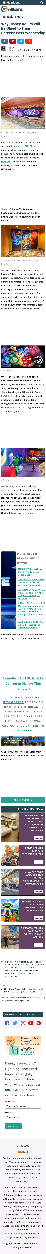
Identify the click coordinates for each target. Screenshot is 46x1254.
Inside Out (11, 973)
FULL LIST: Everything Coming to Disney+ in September (30, 572)
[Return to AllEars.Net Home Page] (19, 12)
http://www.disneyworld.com (23, 1237)
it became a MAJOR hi (23, 146)
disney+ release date (26, 970)
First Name (10, 1102)
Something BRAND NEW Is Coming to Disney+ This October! (23, 683)
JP (13, 47)
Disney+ (5, 161)
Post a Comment (24, 800)
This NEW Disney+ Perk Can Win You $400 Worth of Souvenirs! (31, 582)
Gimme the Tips (13, 1126)
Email (8, 1112)
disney (9, 965)
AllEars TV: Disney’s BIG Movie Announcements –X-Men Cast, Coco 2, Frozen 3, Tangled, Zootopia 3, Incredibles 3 (31, 610)
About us (19, 1158)
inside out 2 (26, 973)
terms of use (33, 1169)
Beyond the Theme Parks (19, 962)
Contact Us (23, 1146)
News (39, 962)
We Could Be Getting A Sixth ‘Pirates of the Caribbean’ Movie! (30, 625)
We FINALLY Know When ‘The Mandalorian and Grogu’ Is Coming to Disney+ (31, 594)
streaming (11, 976)
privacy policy (13, 1169)
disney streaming (25, 965)
